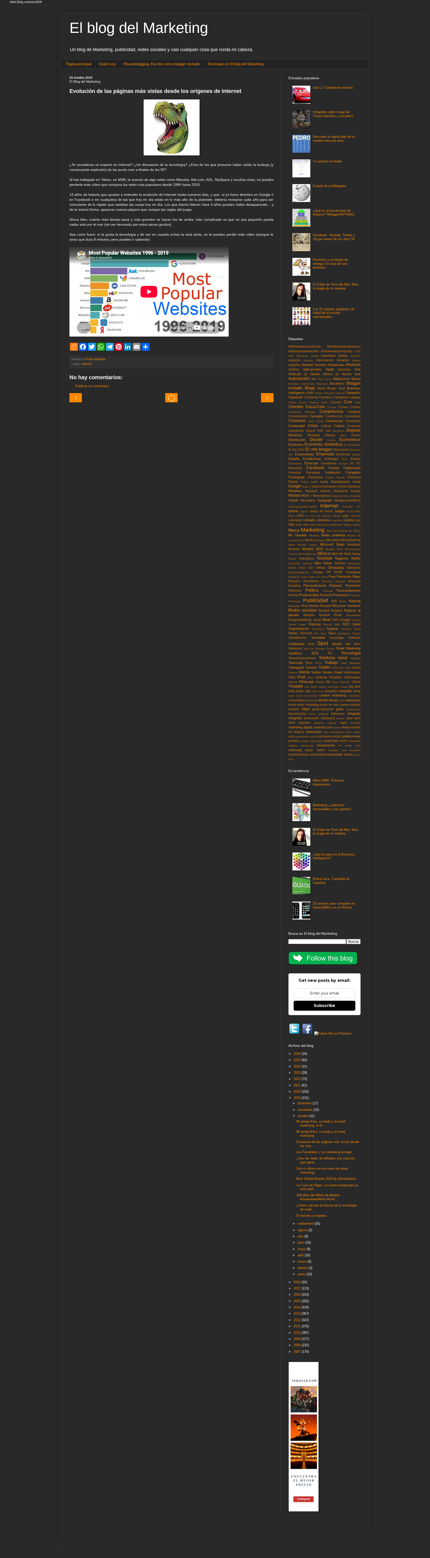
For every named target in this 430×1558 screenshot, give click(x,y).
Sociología (336, 637)
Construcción (334, 416)
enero (302, 1274)
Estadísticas (312, 459)
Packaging (353, 572)
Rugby (302, 624)
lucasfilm (356, 722)
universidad (317, 754)
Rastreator (294, 606)
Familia (333, 468)
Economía (295, 444)
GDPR (314, 482)
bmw (314, 691)
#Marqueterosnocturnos (304, 346)
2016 (298, 1294)
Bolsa (321, 388)
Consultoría (353, 416)
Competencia (331, 411)
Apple (330, 369)
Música (324, 553)
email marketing (308, 704)
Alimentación (325, 360)
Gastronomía (340, 482)
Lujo (358, 520)
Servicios (306, 633)
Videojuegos (352, 672)
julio (301, 1236)
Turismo (311, 667)
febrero (303, 1268)
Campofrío (353, 393)
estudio (356, 704)
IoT (359, 506)
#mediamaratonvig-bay (336, 351)
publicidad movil (335, 740)
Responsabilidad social (304, 619)
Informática (307, 500)
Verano (327, 672)
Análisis (293, 369)
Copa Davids (316, 421)
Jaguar (304, 511)
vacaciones (334, 754)
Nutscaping (354, 563)
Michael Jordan (307, 544)
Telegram (355, 658)
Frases (329, 477)
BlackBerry (337, 383)
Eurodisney (328, 463)
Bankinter (293, 383)
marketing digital (300, 727)
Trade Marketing (350, 663)
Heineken (295, 491)
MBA (291, 524)
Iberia (317, 495)
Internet (329, 505)
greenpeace (354, 709)
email (292, 704)
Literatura (323, 520)
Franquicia (315, 477)
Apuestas (344, 369)
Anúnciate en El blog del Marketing (236, 64)
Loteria (348, 520)
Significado (344, 633)
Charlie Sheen (297, 402)
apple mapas (318, 686)
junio (301, 1242)
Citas (358, 402)
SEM (337, 624)
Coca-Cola (315, 407)
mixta (345, 727)
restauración (326, 745)
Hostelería (341, 491)
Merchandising (350, 540)
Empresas (325, 454)
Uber (348, 667)
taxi (344, 750)
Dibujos (330, 435)
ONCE (302, 568)
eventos (293, 709)
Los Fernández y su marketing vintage (324, 1152)
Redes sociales (302, 610)
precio (337, 736)
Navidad (324, 558)
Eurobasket (295, 463)
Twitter (324, 667)
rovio (358, 745)
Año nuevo (325, 379)
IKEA (305, 495)
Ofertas (321, 567)
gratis (340, 709)
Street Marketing (348, 648)
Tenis (309, 662)
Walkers (292, 682)
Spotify (337, 644)
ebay (342, 700)
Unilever (293, 672)
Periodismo (311, 581)
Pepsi (356, 576)
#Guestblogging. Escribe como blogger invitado (161, 64)
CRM (309, 392)
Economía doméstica (323, 444)
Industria (356, 496)
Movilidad (354, 544)
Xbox (335, 682)
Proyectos (355, 595)
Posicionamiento (349, 590)
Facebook (315, 468)
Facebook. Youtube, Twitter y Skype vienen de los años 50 (334, 237)
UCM (334, 667)
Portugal (328, 590)
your (290, 759)
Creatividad (296, 426)
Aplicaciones (312, 369)
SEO (346, 624)
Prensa (293, 595)
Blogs (310, 388)
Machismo (323, 524)
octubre (303, 1116)
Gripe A (307, 486)
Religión (309, 615)
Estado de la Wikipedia (329, 186)
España (293, 459)
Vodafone (335, 677)
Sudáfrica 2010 (303, 653)
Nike (318, 563)
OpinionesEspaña (298, 572)
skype (309, 750)
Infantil (293, 500)
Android (307, 365)
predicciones (351, 736)
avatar (344, 686)
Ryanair (327, 624)
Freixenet (354, 477)
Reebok (324, 610)
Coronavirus (334, 421)
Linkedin (309, 520)
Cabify (318, 393)
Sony (311, 643)
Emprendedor (304, 454)
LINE (300, 515)
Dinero (356, 435)
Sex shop (320, 633)
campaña (345, 691)
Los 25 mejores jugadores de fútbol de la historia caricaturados (333, 313)
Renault (324, 615)
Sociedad (318, 637)
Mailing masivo (352, 524)
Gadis (324, 481)
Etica (344, 459)
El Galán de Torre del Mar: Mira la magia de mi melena (335, 286)
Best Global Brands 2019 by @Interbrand (326, 1179)
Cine (348, 402)
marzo (303, 1261)
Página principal (78, 64)
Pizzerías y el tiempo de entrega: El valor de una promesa (330, 263)
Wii (328, 681)
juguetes (305, 722)
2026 (298, 1054)
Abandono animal (307, 355)
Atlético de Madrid (337, 374)
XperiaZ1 (345, 682)
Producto (326, 595)
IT (311, 496)
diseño (323, 700)
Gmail (357, 481)
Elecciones (340, 449)
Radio (342, 601)
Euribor (356, 458)
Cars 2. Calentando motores (333, 87)
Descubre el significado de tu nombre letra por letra (334, 138)
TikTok (318, 663)
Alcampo (308, 360)
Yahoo (356, 681)
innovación (311, 718)
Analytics (294, 364)
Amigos (356, 360)
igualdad (323, 713)
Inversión (348, 506)
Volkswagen (352, 677)
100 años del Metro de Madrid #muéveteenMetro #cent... (317, 1197)
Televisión (295, 663)
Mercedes (333, 540)
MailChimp (336, 524)
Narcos (292, 558)
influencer (338, 713)
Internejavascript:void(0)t (302, 506)
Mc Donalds (297, 535)
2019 (298, 1098)
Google (294, 486)
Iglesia (326, 495)
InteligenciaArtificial (347, 500)
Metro (291, 544)
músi (326, 732)
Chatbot (314, 402)
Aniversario (336, 365)
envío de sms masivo (334, 704)
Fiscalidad (313, 472)
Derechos (295, 435)
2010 (298, 1333)
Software (355, 637)
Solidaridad (296, 644)
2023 (298, 1072)
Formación (332, 472)
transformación (298, 754)
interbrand (328, 718)
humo (312, 713)
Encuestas (343, 454)
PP (329, 572)
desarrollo (312, 700)
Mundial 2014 (312, 549)
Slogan (356, 633)
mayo (302, 1249)
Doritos (331, 440)
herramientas (297, 713)
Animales (320, 364)
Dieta (343, 435)
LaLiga (336, 515)
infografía (295, 718)
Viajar (338, 672)
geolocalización (323, 709)
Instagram (325, 500)
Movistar (294, 549)
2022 (298, 1079)
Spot (322, 643)
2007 (298, 1351)
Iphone (293, 511)
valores (349, 754)
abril (301, 1255)
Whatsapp (306, 682)
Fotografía (353, 472)
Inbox (346, 496)
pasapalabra (302, 736)
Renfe (338, 615)
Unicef (356, 667)
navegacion (337, 732)
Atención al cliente (304, 374)
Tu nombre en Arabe (327, 161)
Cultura (339, 426)
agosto (303, 1230)
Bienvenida (308, 383)
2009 (298, 1339)
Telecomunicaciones (302, 658)
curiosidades (297, 700)
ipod (350, 718)
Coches (331, 407)
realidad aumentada (301, 745)
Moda (340, 544)
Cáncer (311, 430)
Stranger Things (324, 648)
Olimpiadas (336, 567)
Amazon (343, 360)
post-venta (325, 736)
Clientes (295, 407)
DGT (320, 430)
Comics (355, 407)
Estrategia (331, 458)
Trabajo (331, 662)
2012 (298, 1320)
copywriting (354, 695)
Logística (337, 520)
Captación (295, 397)
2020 (358, 351)
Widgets (319, 682)
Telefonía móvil (333, 658)
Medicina (314, 535)
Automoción (299, 378)
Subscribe (324, 1005)
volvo (358, 754)
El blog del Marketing (138, 27)
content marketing (332, 695)
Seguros (332, 629)
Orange (318, 572)
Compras (354, 412)
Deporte (353, 430)
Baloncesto (341, 379)
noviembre (306, 1110)
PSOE (338, 572)
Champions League (347, 397)
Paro (332, 576)
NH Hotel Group (349, 553)
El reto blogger (319, 449)
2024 (298, 1066)
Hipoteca (311, 491)
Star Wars (353, 643)
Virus (310, 677)
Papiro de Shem (318, 576)
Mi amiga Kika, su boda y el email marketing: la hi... (320, 1123)
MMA (299, 524)
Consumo (297, 421)
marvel (336, 727)
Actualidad (328, 355)
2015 (298, 1301)
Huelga (356, 491)
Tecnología (351, 653)
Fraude (340, 477)
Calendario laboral (333, 393)
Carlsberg (311, 397)
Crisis (313, 426)
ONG (311, 568)
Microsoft (326, 544)
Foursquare (296, 477)
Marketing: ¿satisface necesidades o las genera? (332, 807)
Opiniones (354, 567)
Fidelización (352, 468)
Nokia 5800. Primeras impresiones (328, 782)
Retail (326, 620)
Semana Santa (351, 629)
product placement (311, 741)
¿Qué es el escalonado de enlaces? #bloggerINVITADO (333, 212)
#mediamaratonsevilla (303, 351)
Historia (325, 491)
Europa (343, 463)
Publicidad (315, 600)
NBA (334, 553)
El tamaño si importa (311, 1215)
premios (293, 740)
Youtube (295, 686)
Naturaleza (306, 558)
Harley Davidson (349, 486)
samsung (295, 750)
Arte (358, 369)
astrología (333, 686)
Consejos (316, 416)
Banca (356, 379)
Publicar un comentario (92, 386)
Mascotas (331, 530)
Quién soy (107, 64)
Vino (291, 677)
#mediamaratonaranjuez (344, 346)
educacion (353, 700)
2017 (298, 1288)
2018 (298, 1282)
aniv (307, 686)
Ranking (355, 601)
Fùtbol (304, 482)
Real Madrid (310, 605)
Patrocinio (344, 576)
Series (293, 633)
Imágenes (337, 496)
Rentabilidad (353, 615)
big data (355, 686)
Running (315, 624)
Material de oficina (350, 530)
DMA (328, 430)
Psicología (294, 601)
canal (357, 691)
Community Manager (302, 412)
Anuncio (353, 364)
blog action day (299, 691)
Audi (357, 374)
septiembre (306, 1223)
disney (333, 700)
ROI (334, 601)
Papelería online (298, 576)
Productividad (309, 595)
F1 (352, 463)
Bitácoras (322, 383)
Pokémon (294, 590)
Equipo (356, 454)
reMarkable (354, 741)
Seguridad (318, 629)
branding (331, 691)
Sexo (332, 633)
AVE (290, 355)
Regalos (336, 610)
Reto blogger (341, 619)
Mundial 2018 (334, 549)
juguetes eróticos (325, 722)
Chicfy (324, 402)
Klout (350, 511)
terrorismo (355, 750)
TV (330, 653)
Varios (304, 672)
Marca (293, 530)
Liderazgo (295, 520)
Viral (301, 677)
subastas (333, 750)
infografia (354, 713)
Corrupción (353, 421)
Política (312, 590)
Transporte (296, 667)
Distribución (296, 440)
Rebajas (325, 605)
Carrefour (325, 397)
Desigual (314, 435)
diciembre (305, 1103)
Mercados (319, 540)
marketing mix (322, 727)
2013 (298, 1313)
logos (343, 722)
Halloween (329, 486)
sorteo (321, 750)
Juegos (339, 511)
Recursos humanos (346, 606)
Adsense (355, 355)
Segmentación (298, 629)
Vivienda (321, 677)
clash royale (295, 695)
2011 (298, 1326)
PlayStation (353, 585)
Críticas (326, 425)
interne (87, 363)
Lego (345, 515)
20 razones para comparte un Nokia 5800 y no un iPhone (334, 905)
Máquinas (311, 554)
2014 (298, 1307)
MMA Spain (310, 524)
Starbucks (295, 648)
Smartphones (297, 637)
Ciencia (335, 402)
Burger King (336, 388)
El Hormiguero (352, 444)
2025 (298, 1060)
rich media (345, 745)
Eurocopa (311, 463)
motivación (314, 732)
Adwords (294, 360)
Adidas (343, 355)
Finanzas (294, 472)
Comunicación (298, 416)
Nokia (327, 563)
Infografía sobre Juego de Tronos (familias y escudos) (333, 114)
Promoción (340, 595)
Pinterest (335, 585)
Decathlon (338, 430)
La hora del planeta (317, 515)
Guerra (317, 486)
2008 (298, 1345)
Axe (314, 378)
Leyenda (355, 515)
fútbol (306, 709)
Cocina (343, 407)
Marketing (312, 530)
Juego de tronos (321, 511)
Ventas (316, 672)
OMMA (292, 568)
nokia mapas (353, 732)
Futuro (293, 482)
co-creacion (311, 695)
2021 (298, 1085)
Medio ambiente (333, 535)
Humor (294, 495)
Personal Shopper (333, 581)
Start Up (308, 648)
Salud (356, 624)
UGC (341, 667)
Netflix (356, 558)
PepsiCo (294, 581)
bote (320, 691)
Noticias (339, 563)
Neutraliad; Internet (300, 563)
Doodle (316, 439)
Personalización (314, 585)
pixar (313, 736)
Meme (309, 540)
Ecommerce (350, 439)
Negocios (341, 558)
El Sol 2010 (296, 449)
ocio (291, 736)
